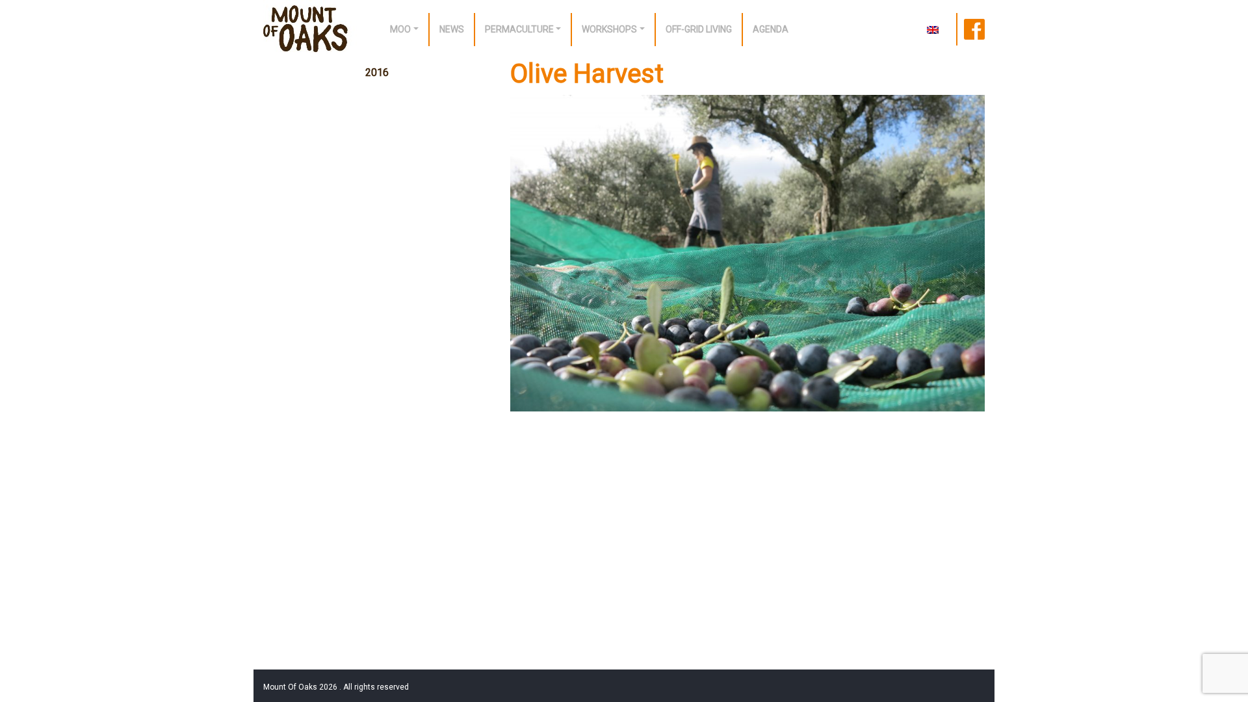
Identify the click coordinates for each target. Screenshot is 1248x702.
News (451, 29)
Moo (400, 29)
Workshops (609, 29)
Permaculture (519, 29)
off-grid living (699, 29)
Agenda (770, 29)
